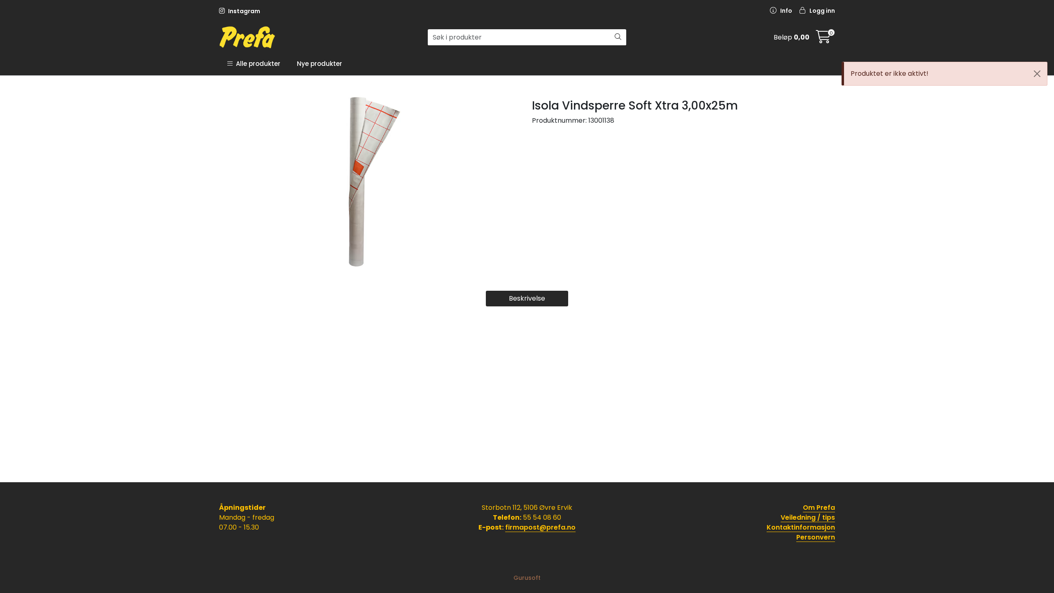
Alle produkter (256, 63)
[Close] (1037, 73)
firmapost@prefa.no (540, 527)
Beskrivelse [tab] (527, 298)
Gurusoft (527, 578)
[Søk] (618, 37)
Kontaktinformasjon (801, 527)
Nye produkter (319, 63)
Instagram (243, 11)
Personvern (815, 537)
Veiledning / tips (808, 517)
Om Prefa (819, 507)
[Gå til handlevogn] (823, 39)
